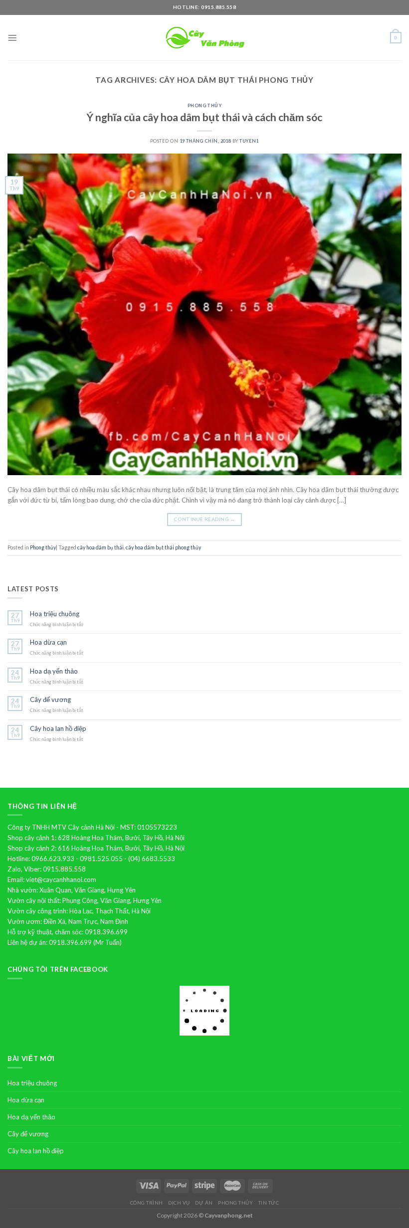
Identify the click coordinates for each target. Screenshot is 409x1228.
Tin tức (268, 1203)
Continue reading (204, 519)
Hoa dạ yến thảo (54, 671)
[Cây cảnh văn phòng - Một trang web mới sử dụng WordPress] (204, 37)
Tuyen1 (249, 141)
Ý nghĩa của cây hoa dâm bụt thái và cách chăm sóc (204, 117)
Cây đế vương (50, 699)
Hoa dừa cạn (48, 642)
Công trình (146, 1203)
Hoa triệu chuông (54, 614)
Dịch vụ (179, 1203)
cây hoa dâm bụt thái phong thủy (163, 547)
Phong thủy (205, 105)
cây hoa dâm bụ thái (100, 547)
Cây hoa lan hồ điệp (58, 728)
